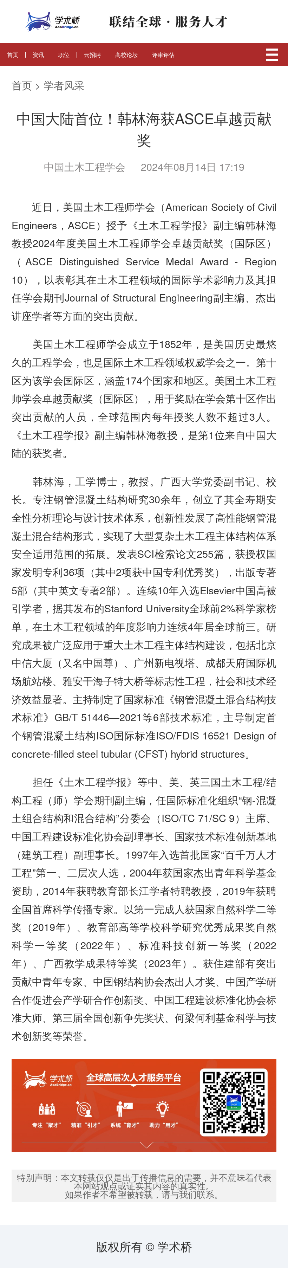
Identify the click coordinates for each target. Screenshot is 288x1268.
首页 (12, 55)
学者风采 (64, 85)
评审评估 (163, 55)
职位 (64, 55)
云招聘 (92, 55)
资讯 (38, 55)
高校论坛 (126, 55)
